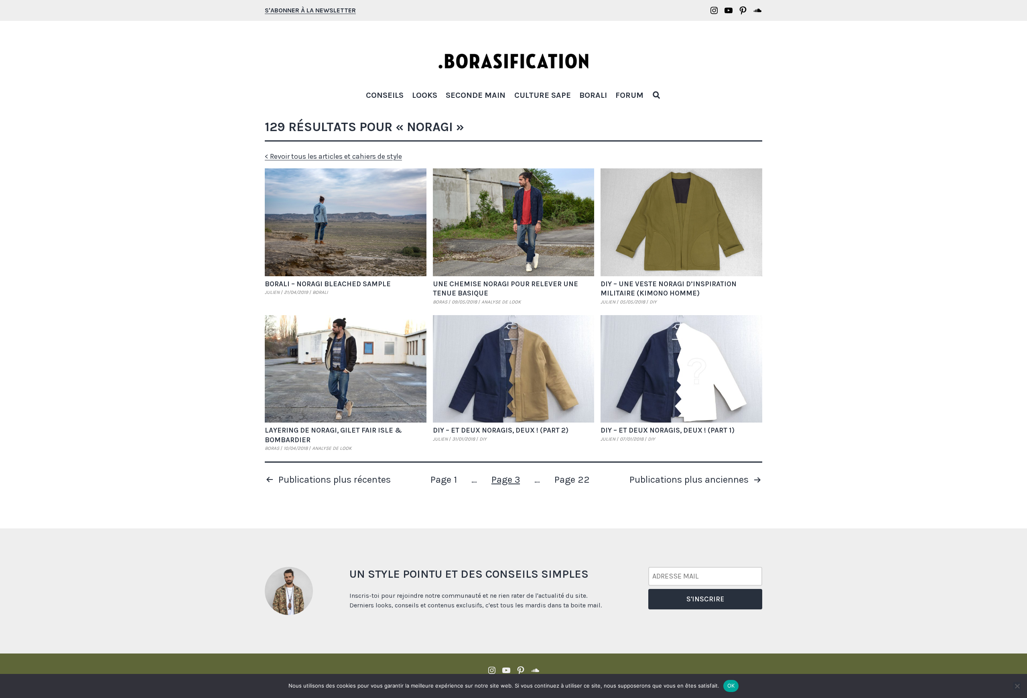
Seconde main (475, 95)
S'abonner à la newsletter (310, 10)
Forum (629, 95)
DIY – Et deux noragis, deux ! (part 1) (668, 430)
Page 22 (572, 479)
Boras (440, 302)
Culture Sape (542, 95)
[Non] (1017, 686)
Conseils (385, 95)
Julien (272, 292)
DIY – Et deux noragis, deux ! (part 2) (500, 430)
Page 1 (443, 479)
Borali (593, 95)
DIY (653, 302)
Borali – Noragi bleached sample (328, 283)
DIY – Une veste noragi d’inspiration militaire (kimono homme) (669, 288)
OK (731, 685)
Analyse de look (501, 302)
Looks (424, 95)
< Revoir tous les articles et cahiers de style (333, 156)
